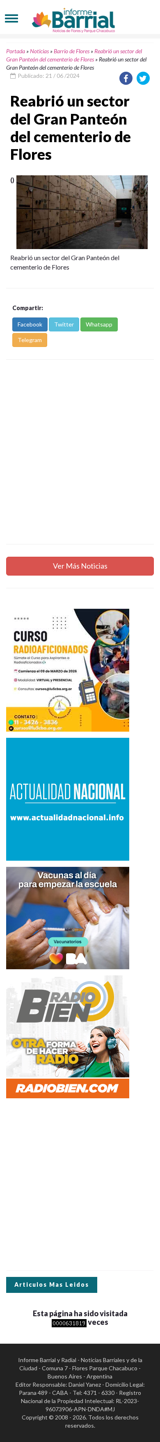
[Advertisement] (80, 452)
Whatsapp (99, 324)
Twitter (64, 324)
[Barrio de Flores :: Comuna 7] (80, 18)
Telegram (30, 339)
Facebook (30, 324)
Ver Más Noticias (80, 565)
